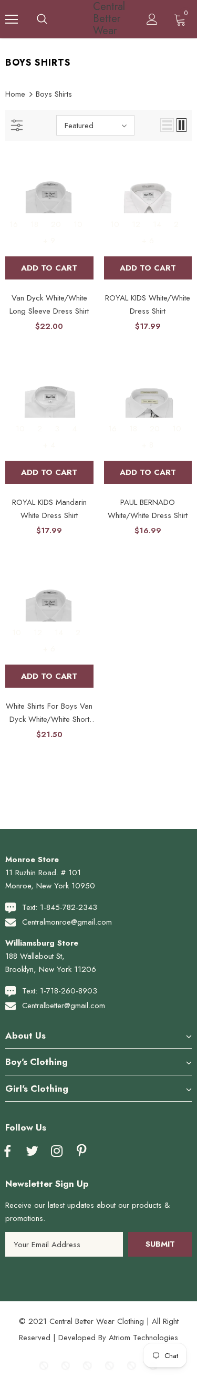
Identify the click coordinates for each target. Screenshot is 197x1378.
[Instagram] (56, 1151)
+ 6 (148, 241)
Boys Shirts (54, 94)
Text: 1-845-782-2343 (59, 907)
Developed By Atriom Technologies (118, 1337)
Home (15, 94)
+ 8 (147, 445)
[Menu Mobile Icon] (11, 19)
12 (136, 225)
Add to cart (49, 268)
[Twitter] (32, 1151)
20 (56, 225)
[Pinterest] (81, 1151)
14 (157, 225)
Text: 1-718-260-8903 (59, 991)
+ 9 (49, 241)
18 (34, 225)
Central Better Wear (100, 19)
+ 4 (49, 445)
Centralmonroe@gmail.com (67, 922)
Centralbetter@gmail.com (63, 1005)
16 (13, 225)
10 (78, 225)
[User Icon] (152, 19)
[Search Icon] (42, 19)
